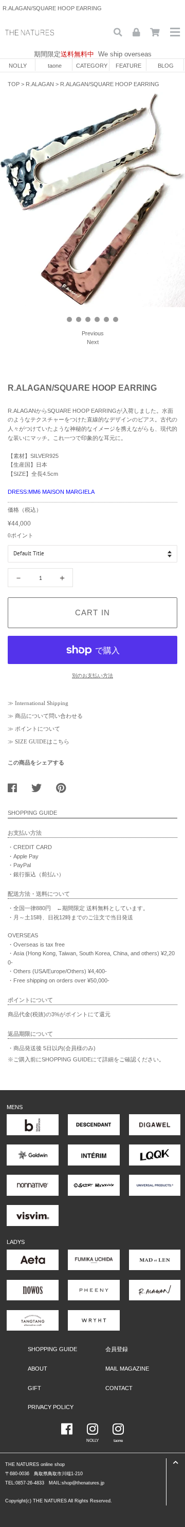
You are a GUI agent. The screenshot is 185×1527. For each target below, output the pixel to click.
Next (93, 342)
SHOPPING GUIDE (52, 1349)
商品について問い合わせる (49, 716)
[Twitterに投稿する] (40, 785)
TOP (14, 84)
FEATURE (128, 66)
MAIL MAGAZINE (127, 1368)
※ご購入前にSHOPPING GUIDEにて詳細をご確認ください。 (86, 1059)
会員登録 (116, 1349)
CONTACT (119, 1388)
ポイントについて (37, 729)
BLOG (166, 66)
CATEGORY (91, 66)
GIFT (34, 1388)
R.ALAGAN (40, 84)
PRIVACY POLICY (50, 1407)
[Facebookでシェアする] (16, 785)
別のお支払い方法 (92, 675)
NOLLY (18, 66)
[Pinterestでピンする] (64, 785)
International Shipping (41, 703)
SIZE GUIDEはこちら (42, 741)
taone (55, 66)
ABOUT (37, 1368)
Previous (93, 333)
